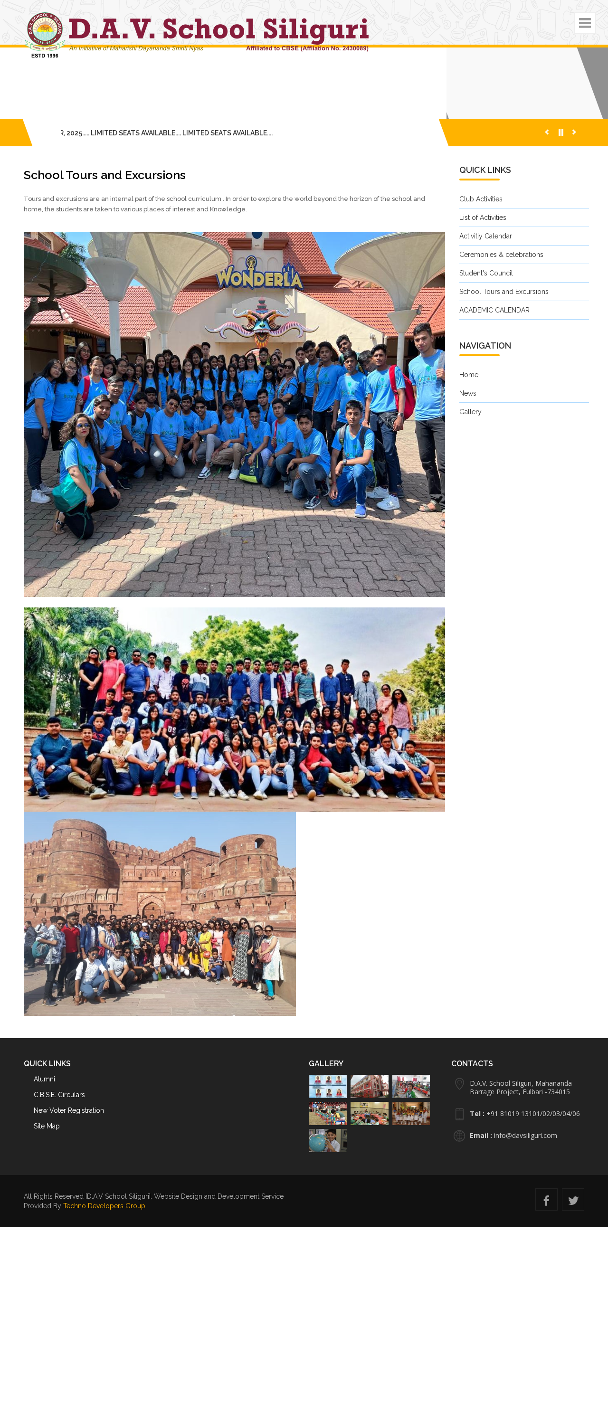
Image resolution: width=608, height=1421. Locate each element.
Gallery (470, 435)
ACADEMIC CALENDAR (494, 334)
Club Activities (481, 223)
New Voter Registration (69, 1110)
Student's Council (486, 297)
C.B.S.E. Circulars (59, 1095)
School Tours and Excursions (504, 315)
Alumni (44, 1079)
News (467, 417)
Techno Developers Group (104, 1206)
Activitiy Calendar (485, 260)
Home (468, 398)
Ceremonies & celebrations (501, 278)
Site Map (47, 1126)
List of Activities (482, 241)
